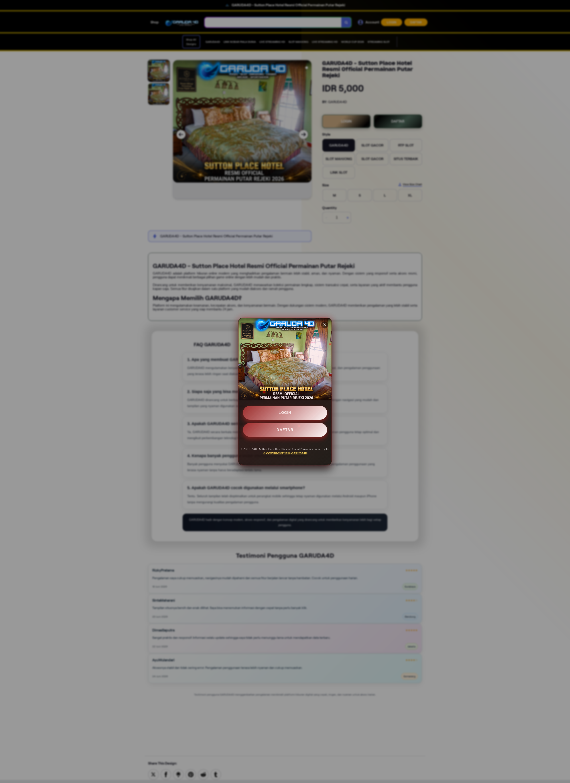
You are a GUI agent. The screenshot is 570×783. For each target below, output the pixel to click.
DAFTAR (285, 430)
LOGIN (285, 413)
